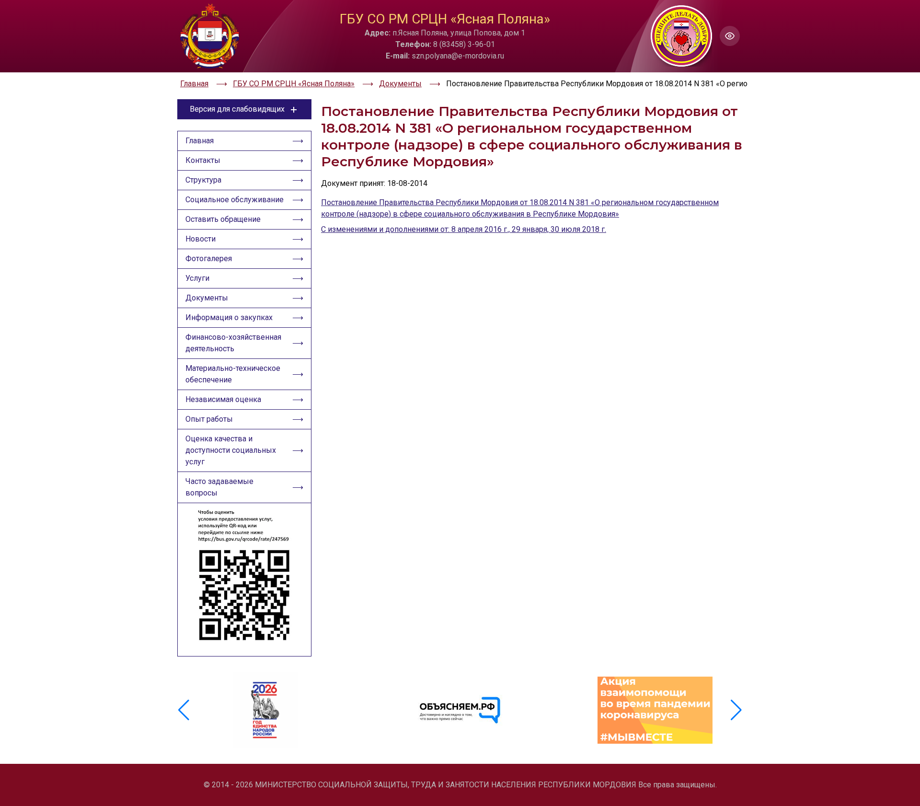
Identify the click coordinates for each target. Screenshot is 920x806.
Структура (203, 179)
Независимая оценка (223, 399)
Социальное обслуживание (234, 199)
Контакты (202, 160)
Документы (206, 297)
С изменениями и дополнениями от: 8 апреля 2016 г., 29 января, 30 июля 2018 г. (463, 229)
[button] (736, 710)
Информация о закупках (229, 317)
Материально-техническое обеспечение (232, 374)
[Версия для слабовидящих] (730, 36)
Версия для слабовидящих (237, 109)
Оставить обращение (223, 219)
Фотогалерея (208, 258)
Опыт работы (209, 419)
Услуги (197, 278)
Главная (199, 140)
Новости (200, 238)
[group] (265, 710)
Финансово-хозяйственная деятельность (233, 343)
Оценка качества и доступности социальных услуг (230, 450)
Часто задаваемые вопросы (219, 487)
